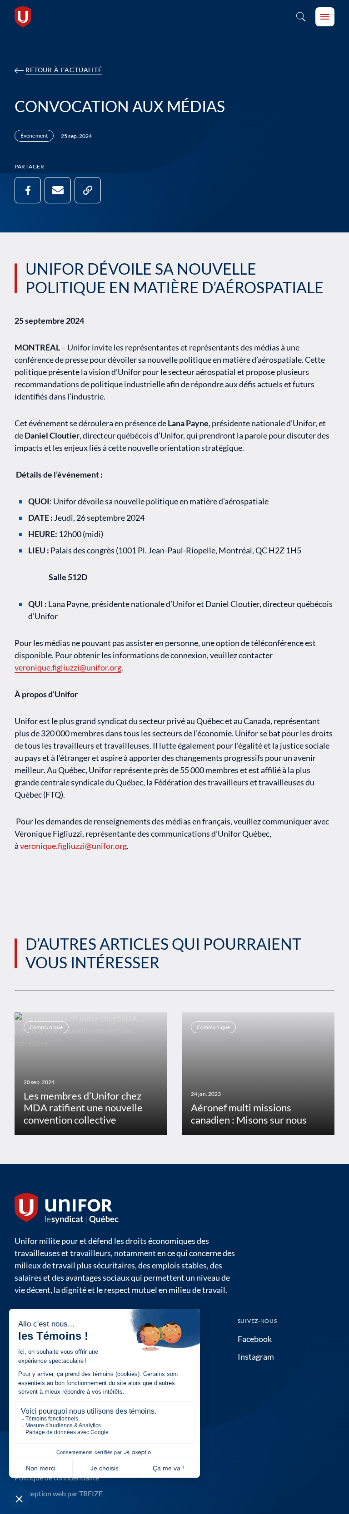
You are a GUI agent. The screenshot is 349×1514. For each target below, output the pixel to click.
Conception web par (59, 1493)
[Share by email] (58, 190)
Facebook (255, 1339)
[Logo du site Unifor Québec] (23, 17)
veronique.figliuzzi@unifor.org (68, 667)
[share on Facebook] (28, 190)
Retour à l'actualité (63, 70)
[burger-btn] (324, 16)
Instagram (256, 1356)
